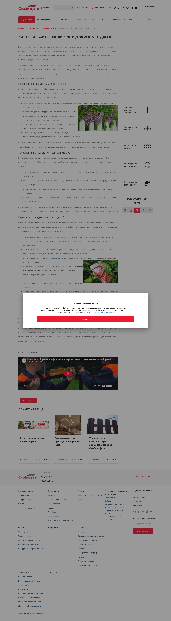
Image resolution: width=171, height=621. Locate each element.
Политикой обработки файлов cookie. (99, 313)
